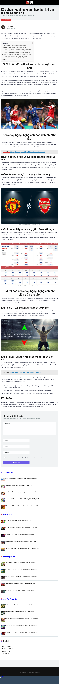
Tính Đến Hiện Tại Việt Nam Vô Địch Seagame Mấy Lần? (20, 583)
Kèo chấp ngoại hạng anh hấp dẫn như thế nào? (15, 47)
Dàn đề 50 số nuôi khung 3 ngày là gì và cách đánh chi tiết (20, 492)
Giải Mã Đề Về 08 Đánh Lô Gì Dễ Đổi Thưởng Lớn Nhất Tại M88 (22, 499)
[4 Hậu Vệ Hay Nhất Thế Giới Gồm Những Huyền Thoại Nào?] (3, 577)
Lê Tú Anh (10, 26)
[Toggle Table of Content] (30, 43)
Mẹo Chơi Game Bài (10, 599)
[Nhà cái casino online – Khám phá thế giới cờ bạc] (3, 521)
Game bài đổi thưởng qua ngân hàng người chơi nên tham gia (21, 625)
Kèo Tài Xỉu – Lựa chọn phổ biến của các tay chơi (16, 56)
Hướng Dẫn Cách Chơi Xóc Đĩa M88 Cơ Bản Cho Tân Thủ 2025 (21, 632)
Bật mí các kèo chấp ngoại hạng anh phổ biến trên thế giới (17, 54)
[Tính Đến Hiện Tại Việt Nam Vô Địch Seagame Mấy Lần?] (3, 584)
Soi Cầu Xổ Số (8, 472)
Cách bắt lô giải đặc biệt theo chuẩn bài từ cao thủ (18, 485)
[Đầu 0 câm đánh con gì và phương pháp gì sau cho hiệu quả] (3, 479)
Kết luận (5, 59)
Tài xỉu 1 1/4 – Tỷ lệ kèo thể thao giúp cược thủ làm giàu (20, 562)
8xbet (37, 670)
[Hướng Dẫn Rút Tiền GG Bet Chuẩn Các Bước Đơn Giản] (3, 535)
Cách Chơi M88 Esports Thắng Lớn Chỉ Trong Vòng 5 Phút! (20, 541)
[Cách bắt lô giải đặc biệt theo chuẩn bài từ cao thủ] (3, 486)
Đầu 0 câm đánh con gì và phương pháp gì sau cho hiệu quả (21, 478)
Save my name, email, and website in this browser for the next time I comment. (26, 458)
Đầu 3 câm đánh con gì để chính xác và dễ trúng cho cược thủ (21, 506)
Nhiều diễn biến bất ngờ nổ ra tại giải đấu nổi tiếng (16, 51)
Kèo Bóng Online (6, 19)
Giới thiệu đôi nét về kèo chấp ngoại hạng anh (14, 45)
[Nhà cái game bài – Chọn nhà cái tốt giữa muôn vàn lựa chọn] (3, 528)
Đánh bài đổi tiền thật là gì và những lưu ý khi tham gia (19, 611)
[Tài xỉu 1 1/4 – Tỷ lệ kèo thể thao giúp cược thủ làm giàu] (3, 564)
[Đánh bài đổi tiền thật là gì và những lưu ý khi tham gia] (3, 613)
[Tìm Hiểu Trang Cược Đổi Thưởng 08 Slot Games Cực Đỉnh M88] (3, 549)
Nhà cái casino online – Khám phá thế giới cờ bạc (18, 520)
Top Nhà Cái (7, 514)
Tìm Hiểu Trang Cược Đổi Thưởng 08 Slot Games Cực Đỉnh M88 (22, 548)
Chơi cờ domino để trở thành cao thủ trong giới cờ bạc (19, 605)
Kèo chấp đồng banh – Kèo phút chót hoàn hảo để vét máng (21, 569)
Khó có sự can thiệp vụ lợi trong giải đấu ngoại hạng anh (17, 52)
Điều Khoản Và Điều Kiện (34, 672)
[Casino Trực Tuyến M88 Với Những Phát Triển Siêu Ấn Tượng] (3, 620)
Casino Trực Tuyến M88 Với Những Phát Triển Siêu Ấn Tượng (21, 618)
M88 (29, 670)
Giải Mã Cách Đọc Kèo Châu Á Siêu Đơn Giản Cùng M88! (20, 590)
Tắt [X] (1, 676)
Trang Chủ (3, 15)
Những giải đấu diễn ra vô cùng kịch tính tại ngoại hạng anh (18, 49)
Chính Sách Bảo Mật (23, 672)
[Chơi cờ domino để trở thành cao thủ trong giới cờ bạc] (3, 606)
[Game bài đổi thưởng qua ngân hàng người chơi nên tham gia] (3, 626)
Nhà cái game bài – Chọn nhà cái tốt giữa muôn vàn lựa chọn (21, 527)
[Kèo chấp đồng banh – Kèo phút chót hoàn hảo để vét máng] (3, 570)
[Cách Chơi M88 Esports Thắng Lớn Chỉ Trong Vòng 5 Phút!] (3, 542)
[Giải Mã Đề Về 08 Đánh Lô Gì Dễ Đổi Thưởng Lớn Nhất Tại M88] (3, 500)
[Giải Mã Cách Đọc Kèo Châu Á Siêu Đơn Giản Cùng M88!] (3, 591)
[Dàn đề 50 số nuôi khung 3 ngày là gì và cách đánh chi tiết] (3, 493)
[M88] (29, 2)
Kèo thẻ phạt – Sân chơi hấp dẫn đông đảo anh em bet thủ (18, 57)
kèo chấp (19, 91)
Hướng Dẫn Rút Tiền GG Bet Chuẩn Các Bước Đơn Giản (19, 534)
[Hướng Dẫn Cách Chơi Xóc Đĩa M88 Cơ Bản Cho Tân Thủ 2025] (3, 633)
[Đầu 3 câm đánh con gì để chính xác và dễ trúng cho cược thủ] (3, 507)
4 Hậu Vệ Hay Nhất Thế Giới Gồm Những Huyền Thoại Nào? (21, 576)
